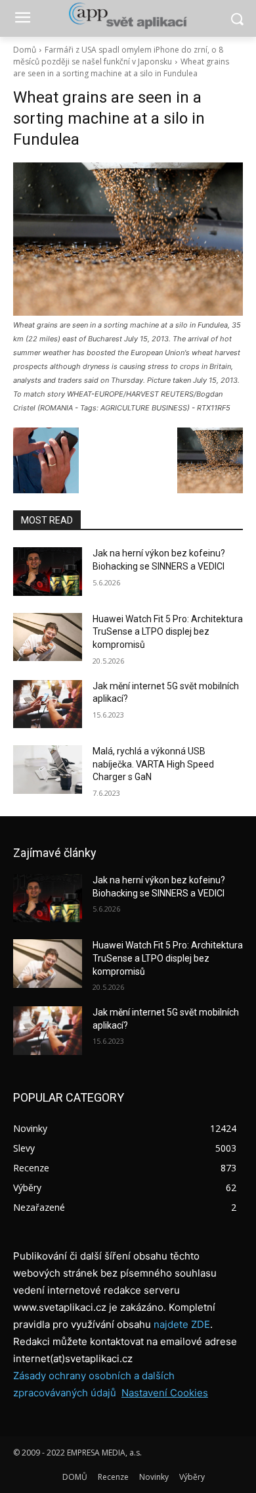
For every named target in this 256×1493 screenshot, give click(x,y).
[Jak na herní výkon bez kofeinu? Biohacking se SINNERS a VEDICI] (47, 571)
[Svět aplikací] (128, 16)
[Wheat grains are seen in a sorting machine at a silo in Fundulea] (128, 239)
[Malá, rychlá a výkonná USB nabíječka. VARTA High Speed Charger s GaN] (47, 769)
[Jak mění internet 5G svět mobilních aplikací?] (47, 704)
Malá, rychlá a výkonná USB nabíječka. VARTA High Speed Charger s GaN (153, 764)
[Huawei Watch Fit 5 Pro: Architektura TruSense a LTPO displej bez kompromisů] (47, 637)
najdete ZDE (182, 1324)
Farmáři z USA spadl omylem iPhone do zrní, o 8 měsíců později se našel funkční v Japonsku (118, 55)
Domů (24, 49)
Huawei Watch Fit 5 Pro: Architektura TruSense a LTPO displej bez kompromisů (168, 632)
